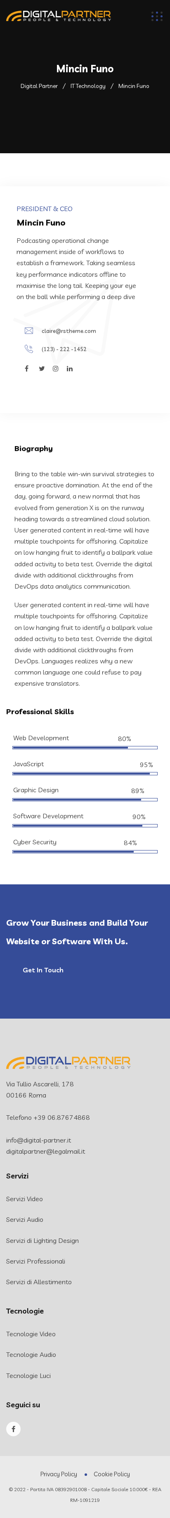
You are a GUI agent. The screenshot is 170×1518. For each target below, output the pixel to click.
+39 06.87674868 (61, 1117)
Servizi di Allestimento (39, 1282)
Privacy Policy (58, 1474)
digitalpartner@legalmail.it (45, 1151)
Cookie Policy (112, 1474)
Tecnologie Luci (28, 1375)
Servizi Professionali (35, 1261)
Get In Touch (43, 970)
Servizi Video (24, 1199)
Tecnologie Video (31, 1334)
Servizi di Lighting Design (42, 1240)
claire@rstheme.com (69, 331)
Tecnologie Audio (31, 1354)
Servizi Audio (24, 1219)
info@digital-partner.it (38, 1140)
